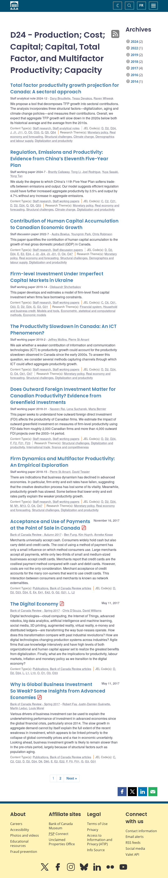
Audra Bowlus (60, 234)
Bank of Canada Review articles (70, 588)
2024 (134, 41)
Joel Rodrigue (91, 172)
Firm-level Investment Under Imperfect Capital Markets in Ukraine (56, 277)
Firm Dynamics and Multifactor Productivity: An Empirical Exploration (62, 461)
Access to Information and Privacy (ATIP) (99, 839)
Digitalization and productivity (54, 141)
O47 (70, 254)
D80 (46, 761)
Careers (16, 824)
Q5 (47, 132)
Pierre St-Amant (78, 339)
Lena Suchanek (77, 409)
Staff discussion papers (68, 250)
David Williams (92, 610)
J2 (37, 254)
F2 (15, 443)
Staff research (42, 128)
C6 (107, 302)
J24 (42, 254)
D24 (113, 128)
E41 (40, 592)
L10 (33, 673)
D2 (107, 128)
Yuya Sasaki (110, 172)
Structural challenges (58, 136)
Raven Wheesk (103, 98)
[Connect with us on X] (45, 870)
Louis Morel (36, 708)
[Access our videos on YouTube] (123, 870)
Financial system (91, 307)
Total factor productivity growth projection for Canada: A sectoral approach (64, 88)
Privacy (92, 829)
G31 (45, 307)
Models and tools (48, 311)
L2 (73, 592)
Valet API (132, 854)
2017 (134, 68)
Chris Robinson (102, 234)
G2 (57, 592)
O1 (43, 673)
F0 (71, 761)
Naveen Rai (57, 409)
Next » (71, 778)
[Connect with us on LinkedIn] (97, 870)
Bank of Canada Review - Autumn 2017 (35, 534)
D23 (18, 592)
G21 (64, 592)
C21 (113, 201)
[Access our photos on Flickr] (110, 870)
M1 (16, 506)
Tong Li (76, 172)
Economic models (34, 315)
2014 (134, 81)
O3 (30, 132)
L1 (27, 673)
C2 (107, 201)
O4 (64, 254)
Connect (58, 834)
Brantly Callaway (58, 172)
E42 (47, 592)
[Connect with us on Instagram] (71, 870)
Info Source (96, 850)
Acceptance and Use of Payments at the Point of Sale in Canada (50, 524)
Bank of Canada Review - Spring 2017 (35, 610)
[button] (122, 791)
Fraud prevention (23, 851)
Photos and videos (24, 835)
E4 (34, 592)
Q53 (38, 205)
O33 (36, 132)
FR (141, 5)
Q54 (53, 132)
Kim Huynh (85, 534)
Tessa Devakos (82, 98)
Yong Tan (16, 176)
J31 (53, 254)
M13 (23, 506)
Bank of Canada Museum (61, 826)
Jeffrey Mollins (57, 339)
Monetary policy (98, 132)
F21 (21, 443)
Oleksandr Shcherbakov (65, 287)
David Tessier (81, 472)
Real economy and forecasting (39, 258)
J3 (48, 254)
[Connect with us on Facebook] (58, 870)
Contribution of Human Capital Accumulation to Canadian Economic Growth (64, 224)
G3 (39, 307)
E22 (62, 761)
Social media (135, 848)
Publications (40, 588)
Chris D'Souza (71, 610)
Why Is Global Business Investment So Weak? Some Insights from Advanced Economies (57, 691)
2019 (134, 55)
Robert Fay (69, 704)
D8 (40, 761)
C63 (13, 307)
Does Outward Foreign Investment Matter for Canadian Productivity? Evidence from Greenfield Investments (63, 396)
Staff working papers (66, 201)
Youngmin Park (81, 234)
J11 (20, 132)
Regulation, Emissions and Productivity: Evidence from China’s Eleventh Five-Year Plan (59, 158)
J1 (14, 132)
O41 (22, 374)
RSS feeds (133, 842)
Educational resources (19, 843)
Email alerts (135, 836)
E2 (22, 254)
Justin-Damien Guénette (94, 704)
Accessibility (19, 829)
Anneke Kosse (103, 534)
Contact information (141, 831)
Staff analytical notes (66, 128)
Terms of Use (97, 824)
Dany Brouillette (60, 98)
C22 (18, 761)
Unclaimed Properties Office (62, 841)
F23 (27, 443)
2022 (134, 48)
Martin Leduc (18, 708)
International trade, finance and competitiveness (57, 447)
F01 (76, 761)
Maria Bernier (97, 409)
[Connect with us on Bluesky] (84, 870)
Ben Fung (70, 534)
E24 (28, 254)
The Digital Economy (34, 604)
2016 (134, 75)
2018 (134, 61)
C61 (113, 302)
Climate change (84, 136)
